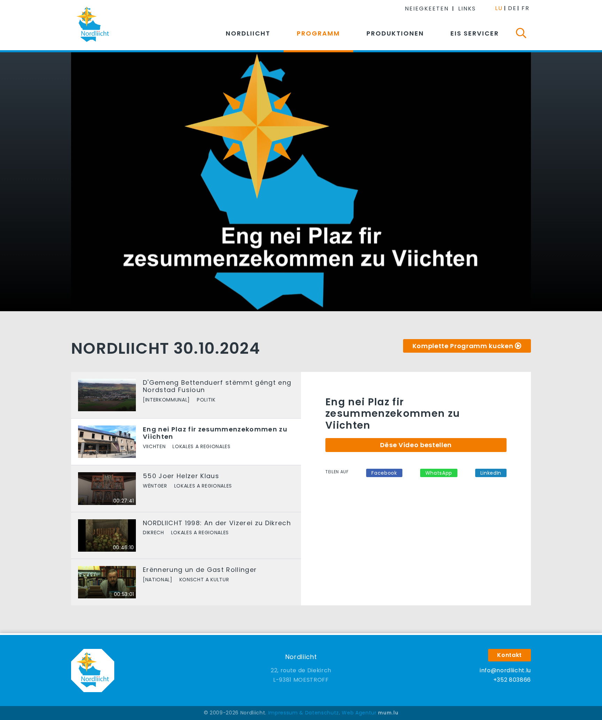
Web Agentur (359, 712)
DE (512, 8)
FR (526, 8)
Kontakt (509, 655)
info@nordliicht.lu (505, 670)
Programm (318, 33)
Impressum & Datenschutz (303, 712)
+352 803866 (512, 680)
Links (467, 9)
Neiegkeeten (427, 9)
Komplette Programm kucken (463, 346)
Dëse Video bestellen (416, 445)
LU (499, 8)
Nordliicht (248, 33)
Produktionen (395, 33)
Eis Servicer (474, 33)
